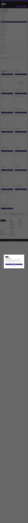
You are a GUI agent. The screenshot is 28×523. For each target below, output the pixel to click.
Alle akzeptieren (14, 264)
